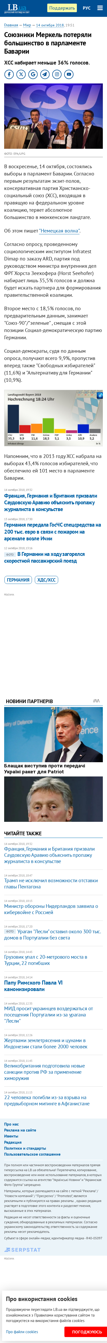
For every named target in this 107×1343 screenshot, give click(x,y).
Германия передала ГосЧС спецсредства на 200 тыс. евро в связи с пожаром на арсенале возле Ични (52, 531)
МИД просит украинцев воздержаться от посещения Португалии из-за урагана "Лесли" (48, 1014)
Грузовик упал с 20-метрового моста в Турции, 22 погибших (45, 959)
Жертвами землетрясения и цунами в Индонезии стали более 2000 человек (45, 1043)
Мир (27, 24)
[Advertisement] (53, 639)
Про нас (11, 1124)
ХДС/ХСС (46, 580)
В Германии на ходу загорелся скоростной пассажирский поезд (44, 557)
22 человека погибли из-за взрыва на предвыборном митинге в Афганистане (46, 1100)
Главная (11, 24)
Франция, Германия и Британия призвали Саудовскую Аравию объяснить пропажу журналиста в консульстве (50, 502)
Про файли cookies (22, 1331)
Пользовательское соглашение (32, 1154)
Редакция (13, 1142)
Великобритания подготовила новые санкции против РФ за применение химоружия (44, 1072)
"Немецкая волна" (59, 230)
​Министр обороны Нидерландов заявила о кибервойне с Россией (51, 909)
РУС (87, 8)
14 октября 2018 (50, 25)
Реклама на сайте (20, 1130)
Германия (18, 580)
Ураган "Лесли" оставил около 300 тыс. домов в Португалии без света (52, 934)
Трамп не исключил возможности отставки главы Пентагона (51, 883)
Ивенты (11, 1136)
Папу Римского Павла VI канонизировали (33, 986)
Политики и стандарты (25, 1148)
